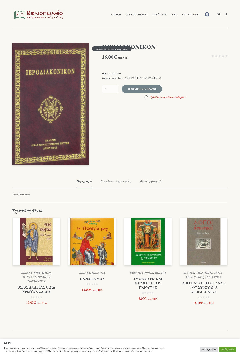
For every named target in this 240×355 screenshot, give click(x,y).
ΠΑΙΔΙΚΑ (98, 273)
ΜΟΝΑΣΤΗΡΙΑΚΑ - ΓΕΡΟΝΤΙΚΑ (36, 279)
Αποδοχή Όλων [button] (227, 349)
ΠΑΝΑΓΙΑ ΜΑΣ (92, 279)
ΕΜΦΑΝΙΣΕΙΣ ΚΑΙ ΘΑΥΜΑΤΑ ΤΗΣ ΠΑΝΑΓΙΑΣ (148, 283)
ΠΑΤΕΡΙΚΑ (213, 277)
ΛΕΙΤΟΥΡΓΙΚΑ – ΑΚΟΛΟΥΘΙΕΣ (143, 78)
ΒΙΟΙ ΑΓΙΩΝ (42, 273)
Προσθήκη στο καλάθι (142, 89)
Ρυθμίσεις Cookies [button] (209, 349)
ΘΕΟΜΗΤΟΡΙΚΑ (141, 273)
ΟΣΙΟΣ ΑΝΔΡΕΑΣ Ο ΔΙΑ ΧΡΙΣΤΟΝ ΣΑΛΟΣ (36, 289)
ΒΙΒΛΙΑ (119, 78)
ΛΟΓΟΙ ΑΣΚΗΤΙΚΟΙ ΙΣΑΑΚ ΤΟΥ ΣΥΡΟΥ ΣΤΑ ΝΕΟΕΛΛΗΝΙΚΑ (203, 287)
